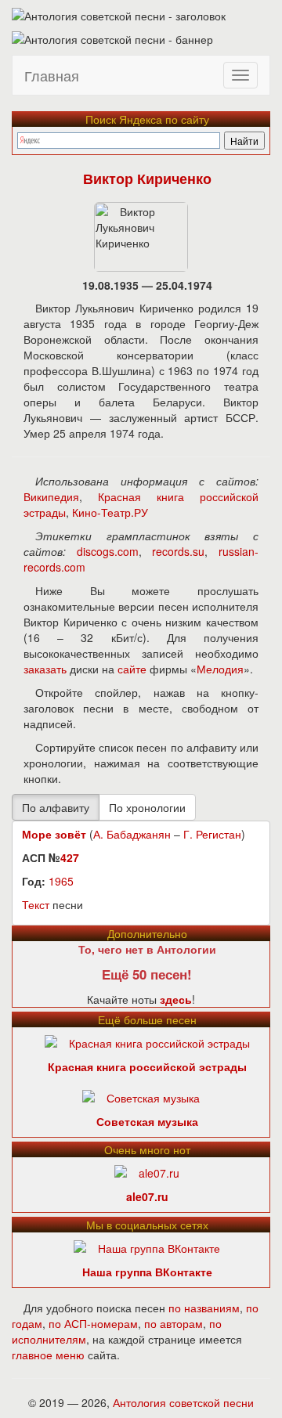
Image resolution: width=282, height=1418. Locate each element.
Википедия (51, 496)
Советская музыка (147, 1121)
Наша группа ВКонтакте (147, 1271)
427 (69, 857)
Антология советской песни (183, 1402)
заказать (45, 669)
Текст (35, 904)
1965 (61, 881)
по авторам (173, 1323)
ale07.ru (147, 1196)
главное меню (48, 1354)
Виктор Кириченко (147, 178)
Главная (51, 75)
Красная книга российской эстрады (147, 1066)
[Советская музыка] (141, 1095)
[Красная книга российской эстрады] (147, 1040)
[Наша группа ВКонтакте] (147, 1246)
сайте (132, 669)
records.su (178, 551)
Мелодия (220, 669)
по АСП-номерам (93, 1323)
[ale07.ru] (147, 1170)
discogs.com (108, 551)
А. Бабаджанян (132, 834)
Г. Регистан (212, 834)
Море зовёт (54, 834)
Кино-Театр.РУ (110, 512)
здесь (176, 999)
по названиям (204, 1307)
